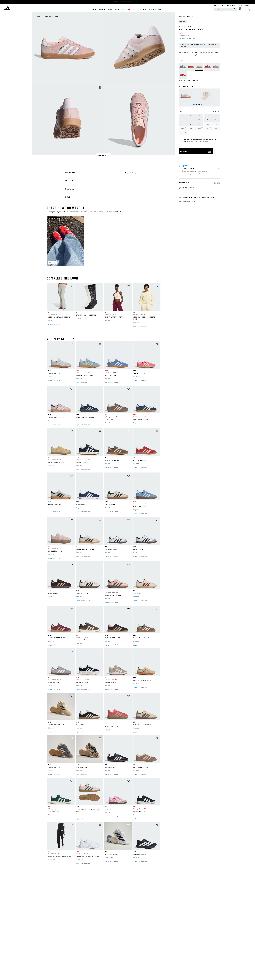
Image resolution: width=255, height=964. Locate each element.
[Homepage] (7, 8)
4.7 (185, 26)
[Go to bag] (248, 9)
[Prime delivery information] (219, 169)
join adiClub (247, 5)
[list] (103, 241)
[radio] (183, 116)
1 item (51, 263)
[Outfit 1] (65, 240)
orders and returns (231, 5)
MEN (94, 9)
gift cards (239, 5)
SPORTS (143, 9)
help (223, 5)
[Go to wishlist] (243, 9)
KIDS (110, 9)
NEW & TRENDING (155, 9)
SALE (135, 9)
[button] (139, 48)
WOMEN (102, 9)
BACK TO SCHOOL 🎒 (122, 9)
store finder (217, 5)
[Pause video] (172, 16)
